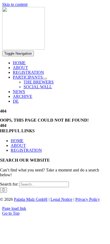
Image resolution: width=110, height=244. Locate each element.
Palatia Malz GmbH (31, 199)
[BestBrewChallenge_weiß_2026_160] (23, 48)
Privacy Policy (87, 199)
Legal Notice (61, 199)
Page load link (14, 208)
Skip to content (15, 4)
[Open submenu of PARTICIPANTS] (45, 78)
